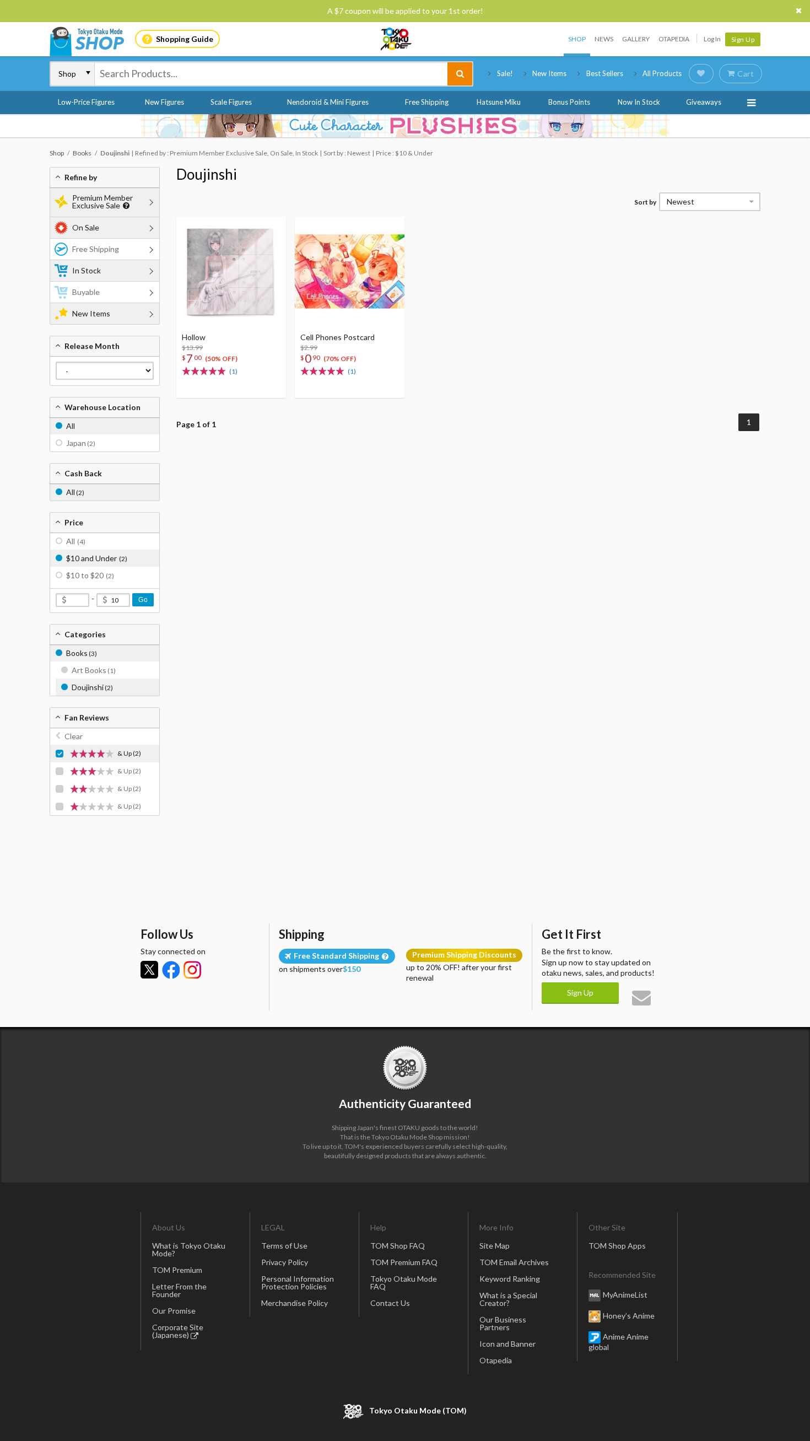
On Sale (85, 227)
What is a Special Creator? (508, 1299)
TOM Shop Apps (617, 1245)
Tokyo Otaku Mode (397, 39)
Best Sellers (604, 73)
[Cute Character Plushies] (405, 125)
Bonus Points (569, 102)
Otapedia (673, 39)
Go (143, 600)
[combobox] (271, 73)
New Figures (164, 102)
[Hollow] (231, 271)
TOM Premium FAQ (404, 1262)
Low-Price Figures (86, 102)
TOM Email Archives (514, 1262)
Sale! (505, 73)
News (604, 39)
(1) (233, 371)
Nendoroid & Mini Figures (328, 102)
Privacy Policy (284, 1262)
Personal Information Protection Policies (297, 1282)
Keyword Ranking (509, 1278)
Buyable (86, 292)
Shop (577, 39)
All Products (662, 73)
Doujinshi (206, 174)
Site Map (494, 1245)
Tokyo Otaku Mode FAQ (403, 1282)
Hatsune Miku (499, 102)
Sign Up (743, 39)
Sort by (645, 202)
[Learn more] (124, 206)
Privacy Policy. (376, 1408)
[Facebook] (171, 969)
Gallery (636, 39)
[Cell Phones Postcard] (349, 271)
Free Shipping (427, 102)
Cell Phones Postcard (337, 337)
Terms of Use (284, 1245)
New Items (549, 73)
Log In (712, 39)
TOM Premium (177, 1270)
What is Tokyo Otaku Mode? (188, 1249)
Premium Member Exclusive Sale (102, 201)
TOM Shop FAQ (397, 1245)
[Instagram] (192, 969)
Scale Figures (231, 102)
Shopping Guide (184, 39)
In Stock (86, 270)
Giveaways (703, 102)
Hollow (194, 337)
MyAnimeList (625, 1294)
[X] (149, 969)
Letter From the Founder (179, 1290)
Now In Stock (639, 102)
